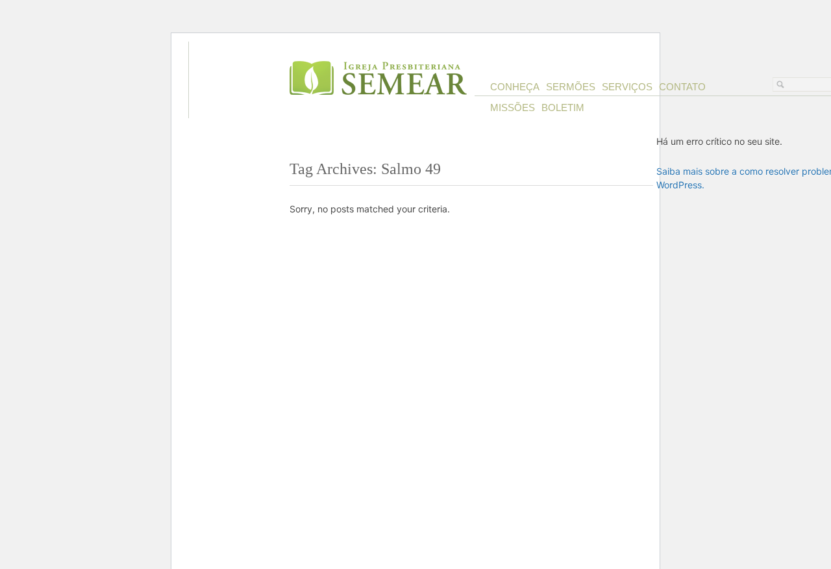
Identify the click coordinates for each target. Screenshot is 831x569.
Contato (682, 86)
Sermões (570, 86)
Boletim (562, 107)
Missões (512, 107)
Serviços (627, 86)
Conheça (515, 86)
